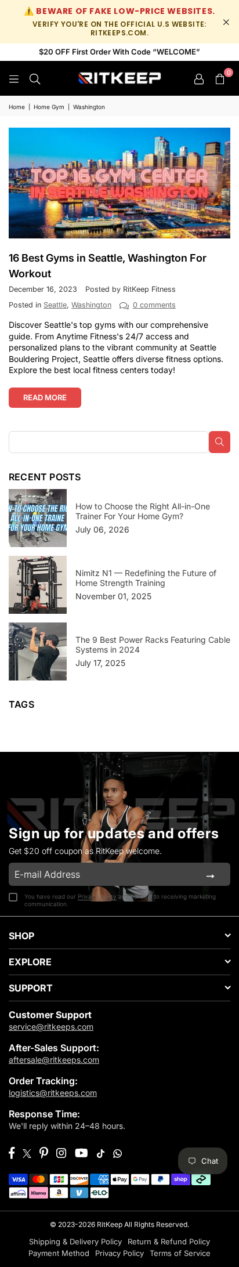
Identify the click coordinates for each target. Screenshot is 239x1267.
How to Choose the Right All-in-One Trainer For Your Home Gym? (142, 511)
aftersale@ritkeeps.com (54, 1060)
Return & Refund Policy (169, 1241)
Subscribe (210, 874)
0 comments (154, 305)
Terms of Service (180, 1253)
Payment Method (58, 1253)
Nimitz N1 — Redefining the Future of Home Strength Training (145, 578)
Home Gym (49, 106)
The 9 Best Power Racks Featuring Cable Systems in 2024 (152, 644)
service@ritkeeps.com (51, 1026)
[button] (219, 78)
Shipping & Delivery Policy (75, 1241)
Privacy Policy (119, 1253)
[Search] (34, 78)
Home (17, 106)
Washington (91, 305)
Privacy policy (97, 896)
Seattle (55, 305)
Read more (45, 397)
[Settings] (199, 78)
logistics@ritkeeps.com (53, 1093)
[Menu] (13, 78)
